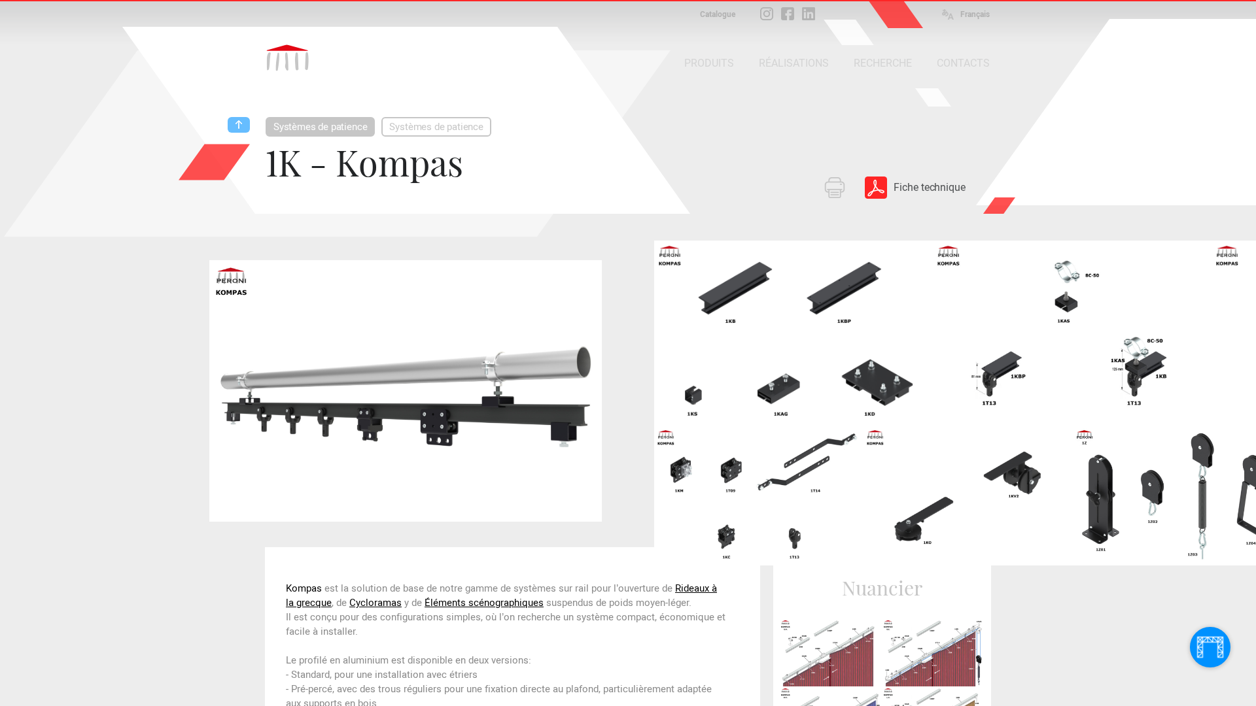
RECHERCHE (883, 63)
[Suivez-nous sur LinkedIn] (808, 13)
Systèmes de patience (320, 127)
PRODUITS (709, 63)
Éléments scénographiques (484, 603)
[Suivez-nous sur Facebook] (787, 13)
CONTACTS (963, 63)
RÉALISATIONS (794, 63)
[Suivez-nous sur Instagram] (766, 13)
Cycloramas (375, 603)
